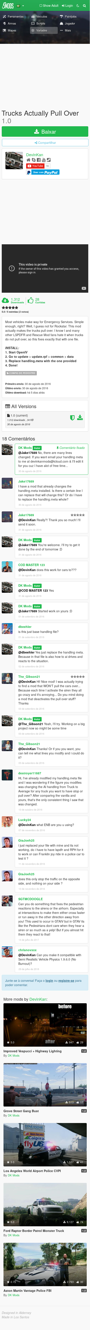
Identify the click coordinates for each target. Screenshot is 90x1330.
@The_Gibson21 (30, 724)
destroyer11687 (29, 773)
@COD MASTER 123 (33, 590)
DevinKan (34, 155)
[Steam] (49, 159)
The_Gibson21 (29, 676)
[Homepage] (28, 159)
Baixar (48, 131)
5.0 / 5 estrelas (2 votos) (15, 311)
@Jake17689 (27, 452)
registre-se (66, 980)
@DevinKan (27, 520)
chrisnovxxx (27, 950)
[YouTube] (44, 159)
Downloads (17, 302)
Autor (37, 448)
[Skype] (34, 159)
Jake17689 (26, 481)
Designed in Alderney (16, 1312)
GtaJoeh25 (26, 840)
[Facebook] (39, 159)
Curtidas (40, 302)
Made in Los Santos (15, 1317)
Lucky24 (24, 820)
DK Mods (25, 447)
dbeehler (24, 626)
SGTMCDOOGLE (30, 899)
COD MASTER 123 (31, 565)
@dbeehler (26, 652)
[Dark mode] (78, 5)
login (49, 980)
